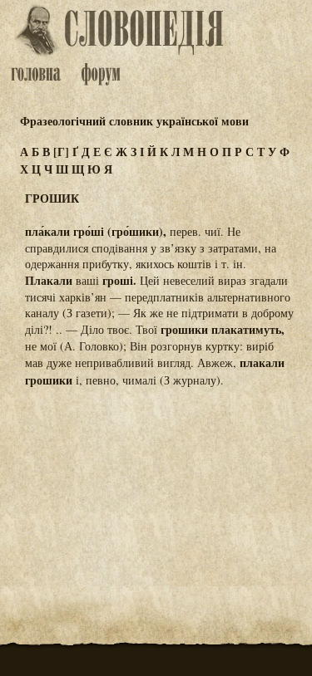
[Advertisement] (156, 483)
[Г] (61, 151)
